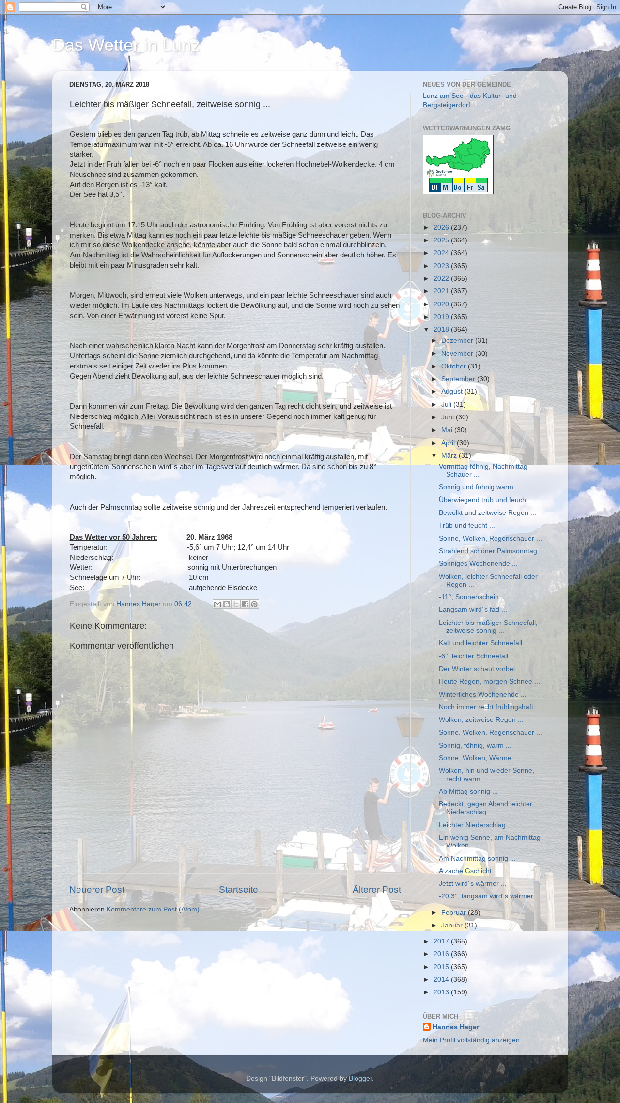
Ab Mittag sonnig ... (468, 791)
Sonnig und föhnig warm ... (480, 487)
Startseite (238, 889)
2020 (442, 304)
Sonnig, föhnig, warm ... (475, 745)
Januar (453, 925)
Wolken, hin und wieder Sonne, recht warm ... (486, 774)
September (459, 379)
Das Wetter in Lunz (126, 45)
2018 (442, 329)
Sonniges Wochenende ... (478, 563)
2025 (442, 240)
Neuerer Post (96, 889)
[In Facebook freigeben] (245, 604)
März (450, 455)
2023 (442, 266)
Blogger (360, 1078)
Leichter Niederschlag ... (476, 825)
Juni (448, 417)
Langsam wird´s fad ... (473, 609)
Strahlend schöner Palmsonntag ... (492, 551)
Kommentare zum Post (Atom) (153, 909)
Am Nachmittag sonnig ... (477, 858)
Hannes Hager (456, 1027)
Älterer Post (377, 889)
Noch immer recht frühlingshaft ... (490, 707)
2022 (442, 278)
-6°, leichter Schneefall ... (477, 656)
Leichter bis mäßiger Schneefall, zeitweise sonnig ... (488, 626)
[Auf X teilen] (236, 604)
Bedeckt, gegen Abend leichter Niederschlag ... (485, 807)
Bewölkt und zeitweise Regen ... (487, 512)
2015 (442, 967)
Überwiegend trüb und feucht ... (487, 500)
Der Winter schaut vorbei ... (481, 668)
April (449, 443)
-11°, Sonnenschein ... (473, 597)
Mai (447, 429)
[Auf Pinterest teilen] (254, 604)
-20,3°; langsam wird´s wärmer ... (490, 896)
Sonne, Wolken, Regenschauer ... (490, 538)
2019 (442, 316)
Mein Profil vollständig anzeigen (471, 1040)
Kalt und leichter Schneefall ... (484, 643)
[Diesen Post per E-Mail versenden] (217, 604)
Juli (447, 404)
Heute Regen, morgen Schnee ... (489, 681)
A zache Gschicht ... (469, 871)
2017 (442, 941)
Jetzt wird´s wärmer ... (473, 883)
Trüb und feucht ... (467, 525)
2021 (442, 291)
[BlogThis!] (227, 604)
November (458, 353)
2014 (442, 979)
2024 (442, 252)
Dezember (458, 340)
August (453, 391)
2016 (442, 954)
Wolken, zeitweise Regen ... (481, 719)
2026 (442, 227)
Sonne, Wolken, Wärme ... (479, 758)
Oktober (454, 366)
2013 (442, 992)
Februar (454, 912)
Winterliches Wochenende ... (483, 694)
